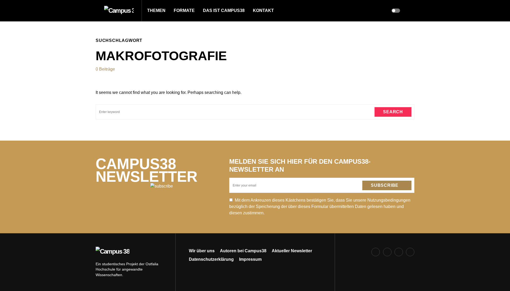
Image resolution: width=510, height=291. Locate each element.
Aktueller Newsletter (292, 251)
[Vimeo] (410, 252)
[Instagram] (387, 252)
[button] (97, 10)
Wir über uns (202, 251)
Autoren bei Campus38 (243, 251)
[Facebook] (375, 252)
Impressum (250, 259)
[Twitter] (398, 252)
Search (393, 112)
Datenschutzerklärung (211, 259)
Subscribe (384, 185)
